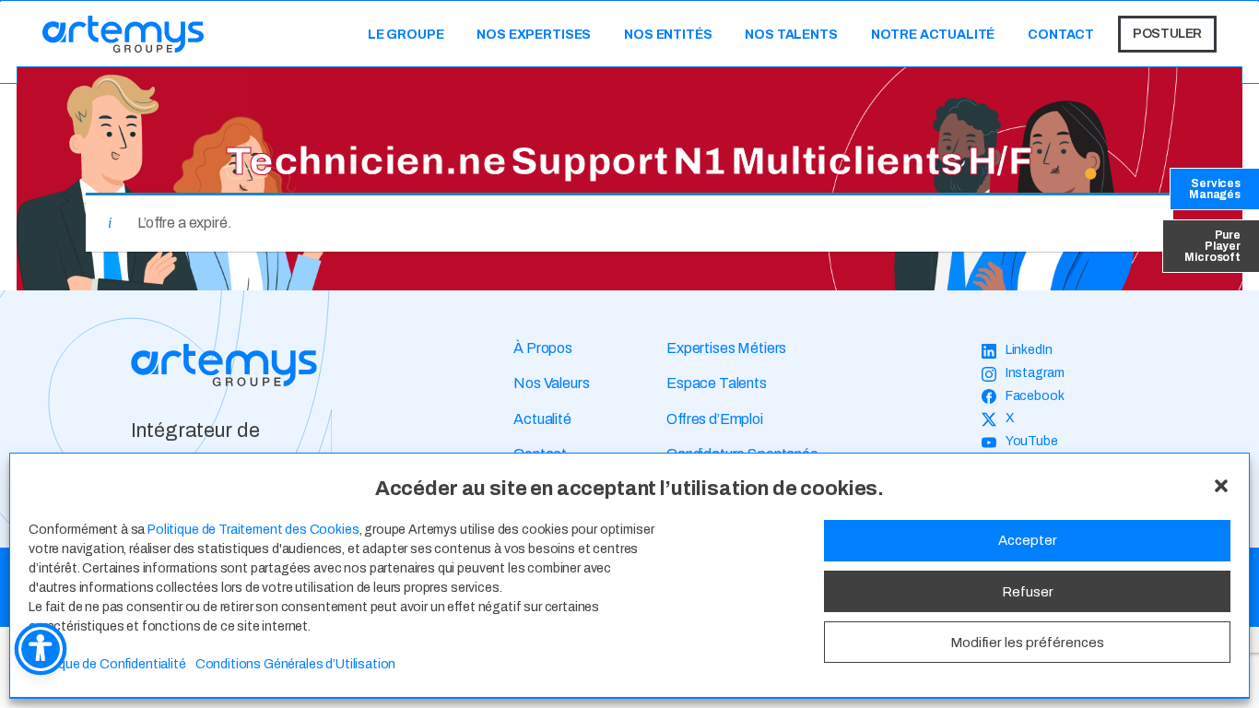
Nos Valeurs (551, 383)
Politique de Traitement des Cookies (253, 530)
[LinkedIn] (1017, 350)
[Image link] (224, 365)
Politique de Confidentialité (107, 664)
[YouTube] (1019, 442)
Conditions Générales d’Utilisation (295, 664)
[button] (1221, 485)
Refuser (1027, 591)
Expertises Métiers (726, 348)
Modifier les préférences (1027, 642)
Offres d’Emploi (714, 419)
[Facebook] (1023, 396)
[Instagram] (1023, 373)
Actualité (542, 419)
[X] (998, 419)
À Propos (542, 348)
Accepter (1027, 541)
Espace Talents (716, 383)
